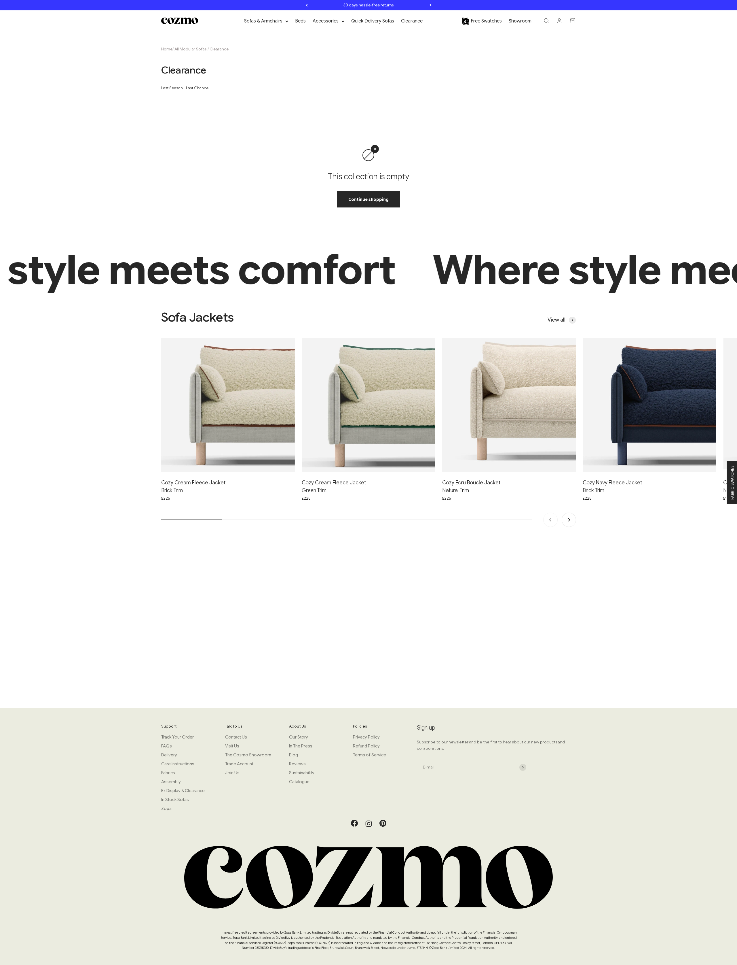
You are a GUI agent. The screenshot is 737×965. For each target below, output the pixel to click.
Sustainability (301, 772)
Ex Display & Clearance (183, 790)
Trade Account (239, 763)
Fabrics (168, 772)
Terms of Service (369, 755)
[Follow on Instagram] (369, 824)
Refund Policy (366, 746)
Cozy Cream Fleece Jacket (193, 482)
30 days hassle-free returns (368, 4)
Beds (300, 21)
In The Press (300, 746)
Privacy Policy (366, 737)
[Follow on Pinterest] (382, 825)
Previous (306, 5)
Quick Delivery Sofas (372, 21)
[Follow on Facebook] (354, 825)
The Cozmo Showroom (248, 755)
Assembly (171, 781)
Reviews (297, 763)
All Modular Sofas (190, 49)
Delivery (169, 755)
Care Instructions (177, 763)
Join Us (232, 772)
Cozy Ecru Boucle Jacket (471, 482)
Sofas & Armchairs (263, 21)
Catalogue (299, 781)
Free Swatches (486, 21)
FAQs (166, 746)
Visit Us (232, 746)
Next (430, 5)
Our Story (298, 737)
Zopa (166, 808)
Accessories (326, 21)
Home (166, 49)
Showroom (520, 21)
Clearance (412, 21)
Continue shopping (368, 199)
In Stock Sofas (175, 799)
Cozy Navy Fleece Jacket (612, 482)
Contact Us (236, 737)
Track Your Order (177, 737)
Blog (293, 755)
